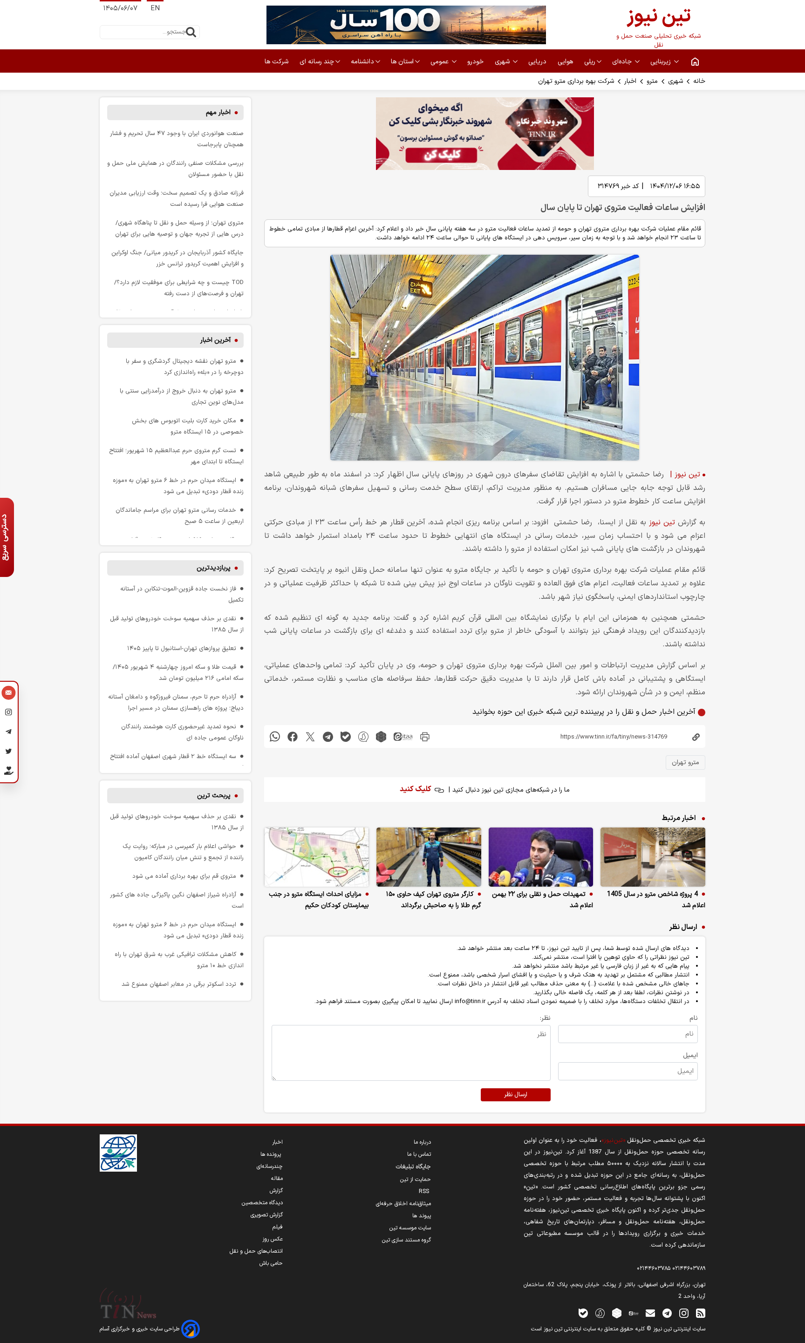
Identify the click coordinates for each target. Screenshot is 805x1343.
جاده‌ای (623, 62)
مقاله (277, 1178)
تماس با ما (419, 1154)
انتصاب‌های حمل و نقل (256, 1251)
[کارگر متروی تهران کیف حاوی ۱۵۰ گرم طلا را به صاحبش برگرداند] (428, 857)
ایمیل (690, 1055)
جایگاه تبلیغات (413, 1167)
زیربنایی (661, 62)
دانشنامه (362, 62)
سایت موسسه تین (410, 1228)
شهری (503, 62)
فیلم (278, 1227)
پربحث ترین (214, 795)
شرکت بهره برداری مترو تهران (576, 81)
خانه (699, 81)
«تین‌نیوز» (613, 1140)
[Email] (8, 693)
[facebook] (292, 736)
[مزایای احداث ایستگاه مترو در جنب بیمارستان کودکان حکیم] (316, 857)
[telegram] (328, 736)
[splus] (600, 1313)
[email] (650, 1313)
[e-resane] (118, 1153)
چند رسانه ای (317, 62)
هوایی (566, 62)
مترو (652, 81)
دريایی (538, 62)
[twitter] (310, 736)
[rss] (700, 1313)
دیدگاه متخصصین (262, 1203)
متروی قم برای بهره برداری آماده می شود (184, 876)
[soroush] (363, 736)
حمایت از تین (415, 1179)
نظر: (545, 1018)
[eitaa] (403, 736)
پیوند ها (421, 1216)
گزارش (276, 1191)
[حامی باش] (8, 772)
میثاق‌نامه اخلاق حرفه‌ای (403, 1204)
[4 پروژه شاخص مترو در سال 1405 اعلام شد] (652, 857)
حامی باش (271, 1263)
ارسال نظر (515, 1094)
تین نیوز (662, 522)
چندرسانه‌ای (270, 1166)
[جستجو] (191, 32)
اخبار (630, 81)
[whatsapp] (275, 736)
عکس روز (272, 1239)
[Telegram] (8, 733)
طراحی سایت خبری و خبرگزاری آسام (140, 1329)
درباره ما (422, 1142)
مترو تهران (685, 762)
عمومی (440, 62)
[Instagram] (8, 713)
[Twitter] (8, 752)
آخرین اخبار (215, 340)
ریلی (589, 62)
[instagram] (684, 1313)
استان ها (402, 62)
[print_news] (425, 736)
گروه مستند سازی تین (406, 1240)
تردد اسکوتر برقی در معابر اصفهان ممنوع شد (179, 984)
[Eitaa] (633, 1313)
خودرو (476, 62)
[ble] (346, 736)
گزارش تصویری (267, 1215)
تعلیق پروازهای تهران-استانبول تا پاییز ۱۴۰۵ (181, 648)
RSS (425, 1191)
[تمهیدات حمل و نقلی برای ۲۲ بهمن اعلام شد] (541, 857)
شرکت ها (277, 62)
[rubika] (381, 736)
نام (693, 1018)
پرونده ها (271, 1154)
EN (155, 8)
